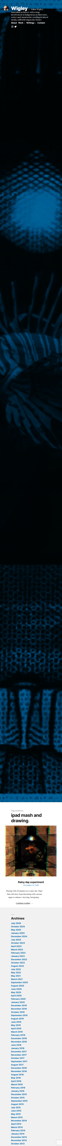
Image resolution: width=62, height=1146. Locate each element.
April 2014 (16, 1124)
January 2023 (18, 956)
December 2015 (19, 1094)
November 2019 (19, 1009)
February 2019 (18, 1035)
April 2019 (16, 1028)
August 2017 (17, 1065)
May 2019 (16, 1025)
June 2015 (16, 1111)
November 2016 (19, 1071)
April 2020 (16, 995)
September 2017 (19, 1061)
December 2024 (19, 936)
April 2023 (16, 946)
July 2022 (16, 969)
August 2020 (17, 986)
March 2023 (17, 949)
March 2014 (17, 1127)
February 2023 (18, 953)
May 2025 (16, 930)
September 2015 (19, 1101)
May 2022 (16, 972)
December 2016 (19, 1068)
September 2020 (19, 982)
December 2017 (19, 1051)
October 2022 (18, 962)
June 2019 (16, 1022)
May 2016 (16, 1078)
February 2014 (18, 1130)
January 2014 (17, 1134)
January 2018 (17, 1048)
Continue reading (24, 903)
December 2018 (19, 1038)
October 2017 (17, 1058)
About (14, 23)
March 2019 (17, 1032)
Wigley (19, 8)
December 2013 (19, 1137)
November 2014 (19, 1120)
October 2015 (18, 1097)
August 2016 (17, 1074)
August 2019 (17, 1018)
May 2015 (16, 1114)
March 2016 (17, 1084)
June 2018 (16, 1045)
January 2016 (17, 1091)
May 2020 (16, 992)
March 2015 (17, 1117)
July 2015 (16, 1107)
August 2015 (17, 1104)
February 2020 (18, 999)
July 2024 (16, 940)
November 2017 (19, 1055)
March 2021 (17, 979)
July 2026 (16, 923)
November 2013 (19, 1140)
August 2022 (17, 966)
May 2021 (16, 976)
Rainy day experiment (31, 882)
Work (20, 23)
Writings (30, 23)
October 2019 (18, 1012)
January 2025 (18, 933)
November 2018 (19, 1041)
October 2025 (18, 926)
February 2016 (18, 1087)
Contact (41, 23)
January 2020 (18, 1002)
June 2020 (16, 989)
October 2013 (18, 1143)
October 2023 (18, 943)
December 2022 (19, 959)
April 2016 (16, 1081)
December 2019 (19, 1005)
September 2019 (19, 1015)
